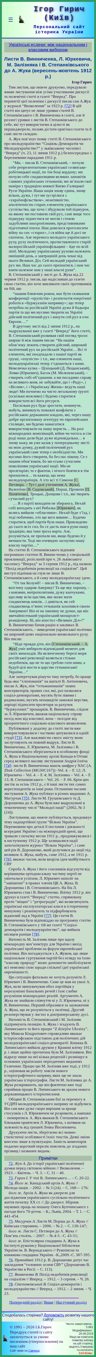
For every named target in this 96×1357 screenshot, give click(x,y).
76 (11, 1260)
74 (11, 1183)
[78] (35, 934)
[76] (7, 859)
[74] (7, 765)
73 (11, 1178)
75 (11, 1221)
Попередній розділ (25, 1302)
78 (11, 1284)
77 (11, 1274)
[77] (47, 915)
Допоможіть (54, 1315)
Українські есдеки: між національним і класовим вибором (48, 47)
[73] (18, 737)
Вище (49, 1302)
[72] (68, 106)
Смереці (34, 1350)
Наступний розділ (71, 1302)
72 (11, 1163)
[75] (25, 798)
